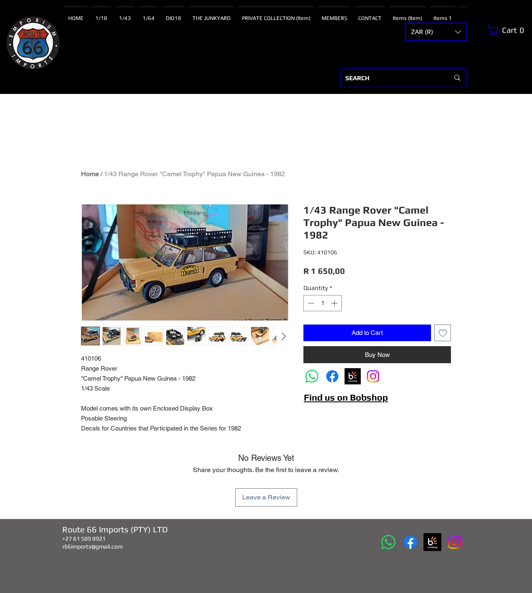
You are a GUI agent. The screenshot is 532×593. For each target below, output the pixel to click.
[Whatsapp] (312, 376)
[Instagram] (373, 376)
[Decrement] (310, 303)
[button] (436, 31)
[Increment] (335, 303)
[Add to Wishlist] (442, 333)
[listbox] (436, 31)
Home (90, 174)
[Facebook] (332, 376)
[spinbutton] (323, 303)
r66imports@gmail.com (92, 546)
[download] (353, 376)
